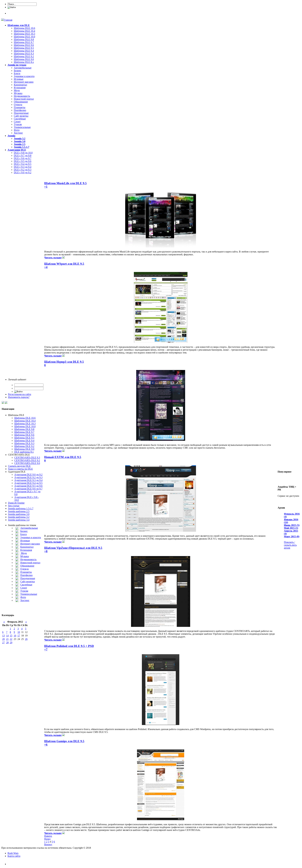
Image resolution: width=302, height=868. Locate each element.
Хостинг (18, 133)
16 (15, 635)
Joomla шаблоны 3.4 (18, 519)
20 (3, 639)
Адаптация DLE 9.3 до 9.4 (28, 480)
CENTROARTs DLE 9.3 (27, 457)
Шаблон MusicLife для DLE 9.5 (65, 183)
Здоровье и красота (24, 76)
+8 (46, 551)
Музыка (18, 93)
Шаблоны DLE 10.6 (24, 28)
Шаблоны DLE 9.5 (24, 48)
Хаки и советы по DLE (20, 469)
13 (3, 635)
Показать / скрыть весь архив (290, 545)
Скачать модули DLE (19, 466)
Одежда (18, 104)
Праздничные (21, 113)
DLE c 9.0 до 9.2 (22, 172)
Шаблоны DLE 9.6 (24, 45)
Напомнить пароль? (18, 397)
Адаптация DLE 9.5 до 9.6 (28, 485)
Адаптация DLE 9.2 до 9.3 (28, 477)
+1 (46, 186)
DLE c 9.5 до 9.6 (22, 161)
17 (18, 635)
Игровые (18, 79)
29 (11, 642)
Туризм (18, 124)
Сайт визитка (21, 116)
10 (18, 632)
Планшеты (19, 107)
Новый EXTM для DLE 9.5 (62, 457)
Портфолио (20, 110)
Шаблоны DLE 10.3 (24, 33)
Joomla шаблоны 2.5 (18, 511)
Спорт (17, 121)
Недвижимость (22, 96)
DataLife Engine (16, 502)
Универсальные (22, 127)
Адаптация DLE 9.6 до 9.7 (28, 488)
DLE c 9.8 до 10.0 (23, 152)
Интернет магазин (24, 82)
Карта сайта (14, 856)
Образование (21, 101)
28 (7, 642)
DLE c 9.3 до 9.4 (22, 166)
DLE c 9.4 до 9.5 (22, 164)
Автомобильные (22, 67)
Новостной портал (24, 99)
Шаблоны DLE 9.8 (24, 39)
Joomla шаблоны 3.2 (18, 517)
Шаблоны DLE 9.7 (24, 42)
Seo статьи (13, 505)
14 (7, 635)
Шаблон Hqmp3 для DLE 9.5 (64, 361)
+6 (46, 744)
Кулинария (19, 87)
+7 (46, 649)
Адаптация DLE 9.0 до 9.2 (28, 474)
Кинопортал (20, 84)
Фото (17, 130)
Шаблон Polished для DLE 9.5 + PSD (69, 646)
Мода (17, 90)
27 (3, 642)
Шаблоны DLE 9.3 (24, 53)
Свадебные (20, 118)
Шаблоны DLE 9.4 (24, 50)
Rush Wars (13, 853)
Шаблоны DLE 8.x (24, 62)
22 (11, 639)
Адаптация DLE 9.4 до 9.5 (28, 483)
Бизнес (17, 70)
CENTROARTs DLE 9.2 (27, 460)
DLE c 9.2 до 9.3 (22, 169)
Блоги (17, 73)
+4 (46, 267)
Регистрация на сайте (19, 394)
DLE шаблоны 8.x (24, 452)
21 (7, 639)
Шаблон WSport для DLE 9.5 (64, 263)
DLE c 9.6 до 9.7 (22, 158)
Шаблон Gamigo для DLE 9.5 (64, 741)
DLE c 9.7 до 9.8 (22, 155)
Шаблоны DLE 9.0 (24, 59)
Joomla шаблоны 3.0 (18, 514)
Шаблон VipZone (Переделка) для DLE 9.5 (73, 547)
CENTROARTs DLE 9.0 (27, 463)
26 (26, 639)
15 (11, 635)
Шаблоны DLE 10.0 (24, 36)
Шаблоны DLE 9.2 (24, 56)
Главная (8, 20)
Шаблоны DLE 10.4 (24, 31)
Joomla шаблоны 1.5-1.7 (20, 508)
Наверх (48, 836)
